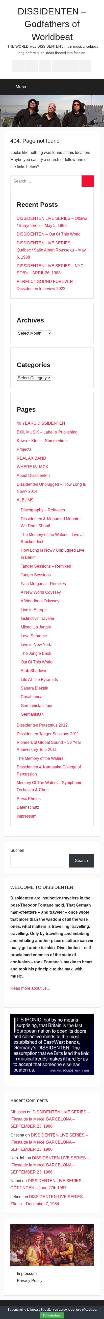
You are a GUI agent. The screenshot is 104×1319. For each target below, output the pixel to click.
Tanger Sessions (36, 575)
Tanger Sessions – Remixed (46, 566)
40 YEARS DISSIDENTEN (41, 423)
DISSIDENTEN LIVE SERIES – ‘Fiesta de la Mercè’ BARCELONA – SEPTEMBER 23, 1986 (50, 1119)
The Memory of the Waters (40, 758)
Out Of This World (37, 662)
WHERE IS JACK (32, 467)
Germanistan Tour (37, 705)
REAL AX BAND (31, 458)
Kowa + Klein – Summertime (42, 441)
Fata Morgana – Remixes (43, 584)
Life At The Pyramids (39, 679)
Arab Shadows (34, 670)
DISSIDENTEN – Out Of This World (49, 234)
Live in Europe (34, 610)
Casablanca (31, 697)
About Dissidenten (33, 475)
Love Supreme (34, 636)
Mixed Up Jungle (36, 627)
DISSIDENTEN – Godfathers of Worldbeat (52, 24)
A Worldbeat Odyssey (40, 601)
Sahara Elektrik (34, 688)
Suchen (17, 850)
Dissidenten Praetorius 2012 (42, 725)
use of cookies (86, 1309)
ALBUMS (25, 500)
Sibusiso (18, 1112)
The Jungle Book (36, 653)
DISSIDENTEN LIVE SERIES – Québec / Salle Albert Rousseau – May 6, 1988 (51, 250)
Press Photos (29, 799)
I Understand (52, 1315)
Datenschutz (28, 807)
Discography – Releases (43, 510)
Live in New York (36, 644)
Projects (24, 449)
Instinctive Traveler (37, 618)
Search (81, 860)
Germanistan (32, 714)
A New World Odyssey (41, 592)
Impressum (26, 816)
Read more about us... (30, 988)
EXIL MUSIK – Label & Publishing (47, 432)
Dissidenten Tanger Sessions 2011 (48, 734)
